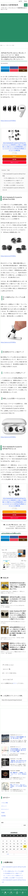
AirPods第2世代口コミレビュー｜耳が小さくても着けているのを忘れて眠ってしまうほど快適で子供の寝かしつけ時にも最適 (18, 631)
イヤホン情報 (11, 45)
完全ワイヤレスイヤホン (20, 528)
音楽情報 (3, 815)
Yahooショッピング (14, 162)
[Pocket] (14, 70)
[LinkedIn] (5, 70)
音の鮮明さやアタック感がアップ (13, 180)
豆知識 (3, 812)
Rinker (16, 152)
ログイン (15, 683)
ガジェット (4, 806)
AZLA (24, 524)
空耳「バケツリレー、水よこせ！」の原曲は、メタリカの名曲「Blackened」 (18, 786)
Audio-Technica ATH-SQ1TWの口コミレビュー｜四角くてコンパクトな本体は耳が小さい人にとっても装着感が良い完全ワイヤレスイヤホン (18, 615)
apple (20, 524)
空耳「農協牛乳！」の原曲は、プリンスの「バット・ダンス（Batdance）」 (18, 774)
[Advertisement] (14, 27)
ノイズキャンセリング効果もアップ (13, 183)
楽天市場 (14, 159)
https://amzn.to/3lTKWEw (8, 120)
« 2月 (8, 854)
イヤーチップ (12, 526)
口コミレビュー (5, 809)
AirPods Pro (15, 524)
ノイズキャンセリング (20, 526)
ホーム (3, 45)
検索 (2, 822)
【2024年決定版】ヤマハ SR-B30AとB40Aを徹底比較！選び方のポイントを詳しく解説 (18, 750)
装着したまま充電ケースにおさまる (13, 185)
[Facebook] (14, 67)
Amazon (14, 156)
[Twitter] (5, 67)
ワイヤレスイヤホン (10, 528)
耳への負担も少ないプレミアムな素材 (14, 178)
